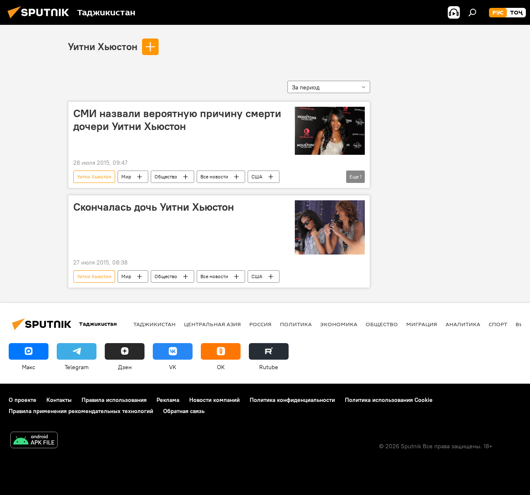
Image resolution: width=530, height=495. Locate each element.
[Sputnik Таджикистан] (40, 19)
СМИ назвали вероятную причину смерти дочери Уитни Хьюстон (177, 120)
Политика (296, 324)
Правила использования (114, 400)
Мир (126, 176)
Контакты (59, 400)
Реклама (168, 400)
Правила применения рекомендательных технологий (81, 411)
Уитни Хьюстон (102, 46)
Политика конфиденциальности (292, 400)
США (257, 176)
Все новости (214, 176)
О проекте (22, 400)
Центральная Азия (212, 324)
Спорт (498, 324)
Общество (165, 176)
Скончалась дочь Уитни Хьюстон (153, 207)
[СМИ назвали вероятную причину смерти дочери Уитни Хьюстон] (330, 131)
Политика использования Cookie (389, 400)
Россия (260, 324)
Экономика (338, 324)
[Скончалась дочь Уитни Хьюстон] (330, 227)
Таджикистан (154, 324)
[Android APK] (34, 441)
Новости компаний (214, 400)
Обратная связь (184, 411)
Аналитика (463, 324)
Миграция (421, 324)
